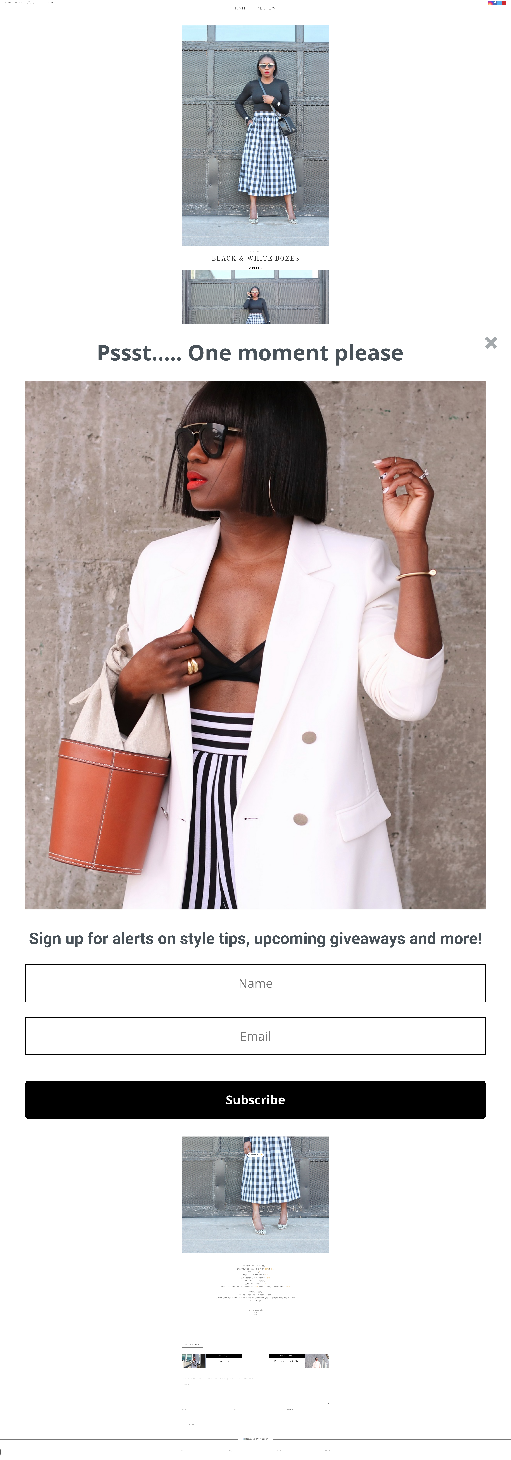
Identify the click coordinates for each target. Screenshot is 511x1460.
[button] (255, 939)
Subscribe (255, 1099)
